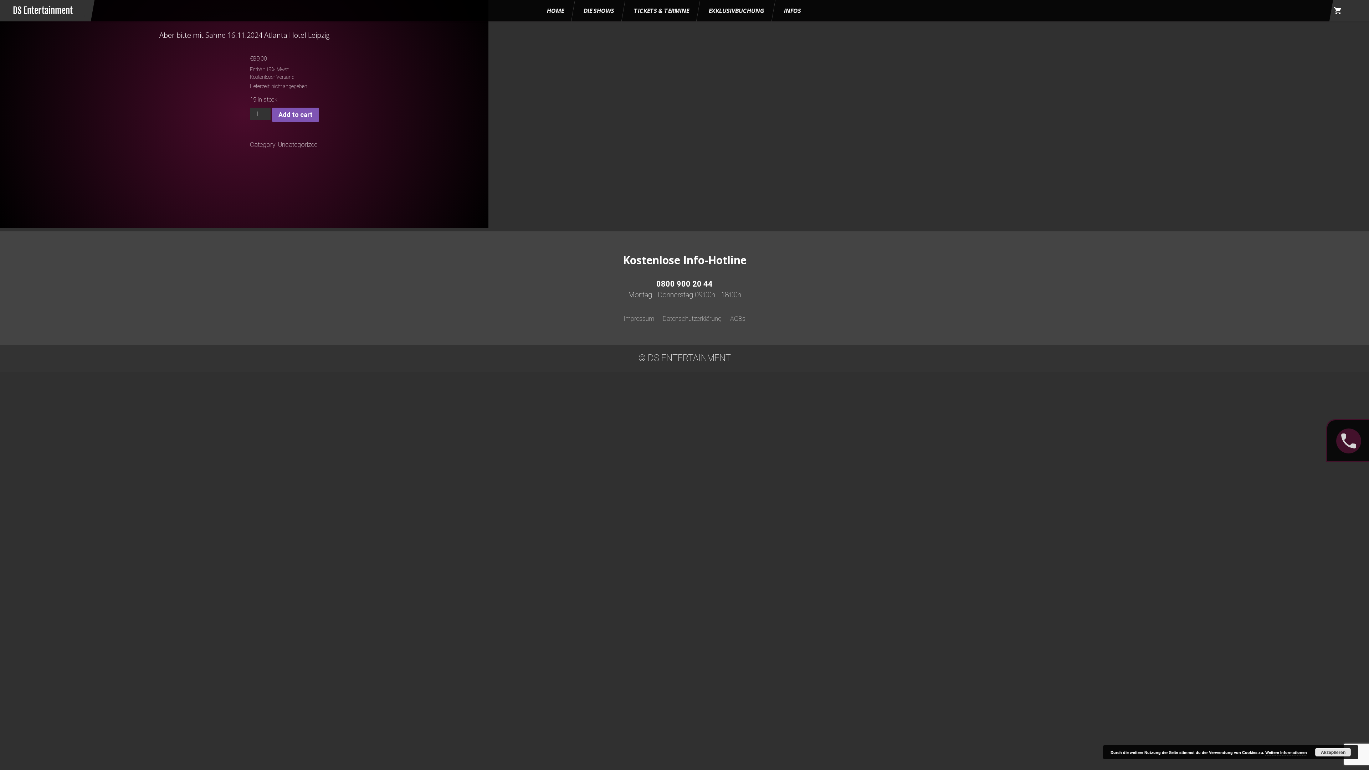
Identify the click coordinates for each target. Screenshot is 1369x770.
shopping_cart (1338, 10)
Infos (792, 11)
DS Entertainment (43, 10)
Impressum (639, 318)
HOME (555, 11)
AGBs (737, 318)
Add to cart (295, 114)
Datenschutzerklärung (692, 318)
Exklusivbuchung (736, 11)
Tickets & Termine (661, 11)
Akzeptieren (1333, 752)
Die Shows (599, 11)
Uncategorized (298, 144)
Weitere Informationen (1286, 752)
